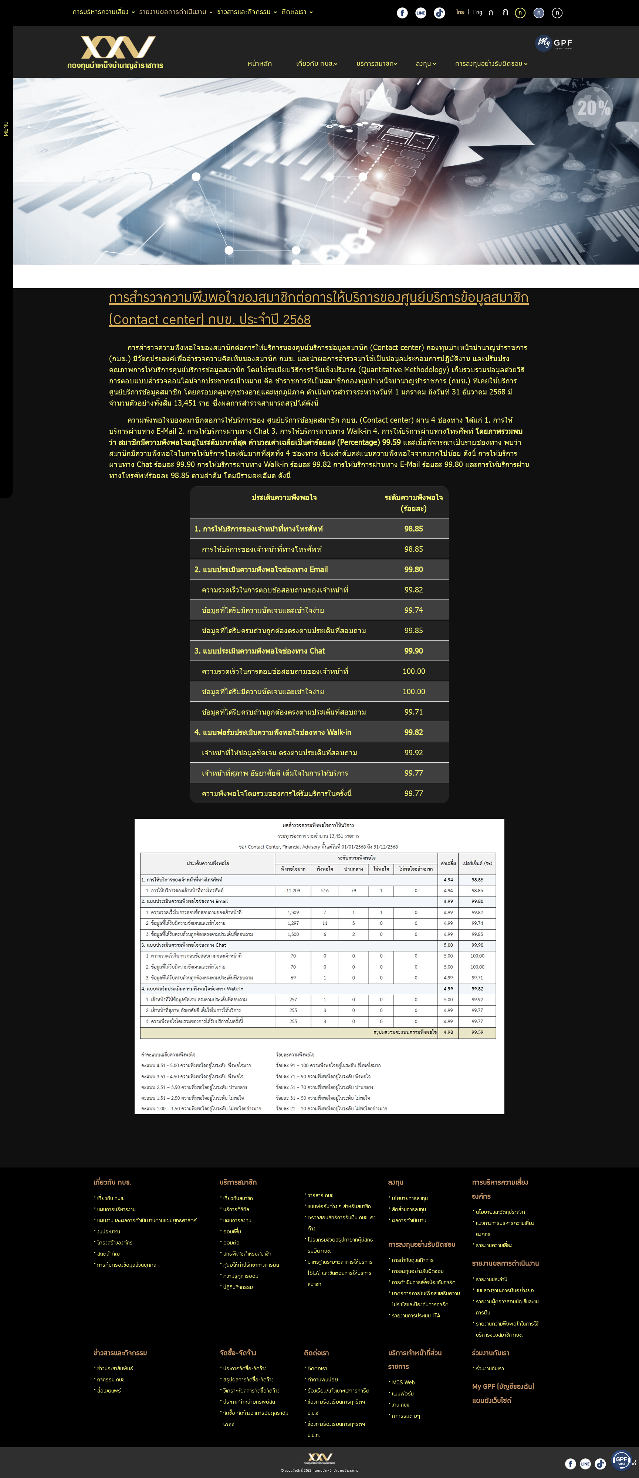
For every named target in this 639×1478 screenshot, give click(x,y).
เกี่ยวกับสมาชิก (238, 1199)
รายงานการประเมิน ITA (416, 1316)
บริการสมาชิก (238, 1183)
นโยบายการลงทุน (410, 1199)
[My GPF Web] (553, 44)
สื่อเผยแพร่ (109, 1391)
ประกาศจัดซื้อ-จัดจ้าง (245, 1369)
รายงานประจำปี (491, 1280)
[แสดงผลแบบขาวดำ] (557, 13)
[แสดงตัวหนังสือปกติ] (491, 13)
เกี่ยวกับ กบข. (113, 1183)
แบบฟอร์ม (403, 1394)
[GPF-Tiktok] (439, 13)
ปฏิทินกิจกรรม (238, 1288)
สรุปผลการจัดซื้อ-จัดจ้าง (248, 1380)
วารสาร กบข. (321, 1196)
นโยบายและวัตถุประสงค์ (500, 1212)
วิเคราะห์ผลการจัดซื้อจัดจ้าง (251, 1391)
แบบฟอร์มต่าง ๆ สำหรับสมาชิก (339, 1207)
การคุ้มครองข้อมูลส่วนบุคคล (126, 1265)
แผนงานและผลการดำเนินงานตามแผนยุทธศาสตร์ (147, 1221)
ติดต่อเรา (316, 1353)
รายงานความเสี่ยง (494, 1246)
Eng (477, 13)
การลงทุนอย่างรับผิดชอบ (422, 1245)
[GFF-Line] (585, 1463)
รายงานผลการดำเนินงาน (505, 1264)
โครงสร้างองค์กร (115, 1243)
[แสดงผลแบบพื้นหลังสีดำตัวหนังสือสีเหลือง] (520, 13)
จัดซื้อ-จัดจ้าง (238, 1353)
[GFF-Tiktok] (600, 1463)
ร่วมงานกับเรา (491, 1353)
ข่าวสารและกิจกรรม (120, 1353)
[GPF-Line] (420, 13)
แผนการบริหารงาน (116, 1210)
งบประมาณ (108, 1232)
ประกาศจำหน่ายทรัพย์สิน (249, 1402)
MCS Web (403, 1383)
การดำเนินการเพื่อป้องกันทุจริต (424, 1283)
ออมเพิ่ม (232, 1232)
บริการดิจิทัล (236, 1210)
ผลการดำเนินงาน (409, 1221)
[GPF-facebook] (402, 13)
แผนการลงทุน (237, 1221)
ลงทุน (395, 1183)
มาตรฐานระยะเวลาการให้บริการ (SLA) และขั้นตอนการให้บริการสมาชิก (340, 1273)
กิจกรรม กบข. (111, 1380)
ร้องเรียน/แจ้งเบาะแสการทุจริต (338, 1391)
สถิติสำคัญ (108, 1254)
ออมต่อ (231, 1243)
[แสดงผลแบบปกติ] (538, 13)
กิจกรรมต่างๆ (406, 1416)
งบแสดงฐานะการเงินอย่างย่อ (505, 1291)
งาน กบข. (401, 1405)
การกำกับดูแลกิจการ (413, 1261)
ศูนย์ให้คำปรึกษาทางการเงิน (251, 1265)
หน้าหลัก (261, 64)
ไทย (460, 13)
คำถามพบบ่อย (323, 1380)
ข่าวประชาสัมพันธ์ (115, 1369)
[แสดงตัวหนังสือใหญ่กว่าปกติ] (505, 13)
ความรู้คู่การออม (240, 1276)
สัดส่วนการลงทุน (409, 1210)
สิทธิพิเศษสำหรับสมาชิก (247, 1254)
